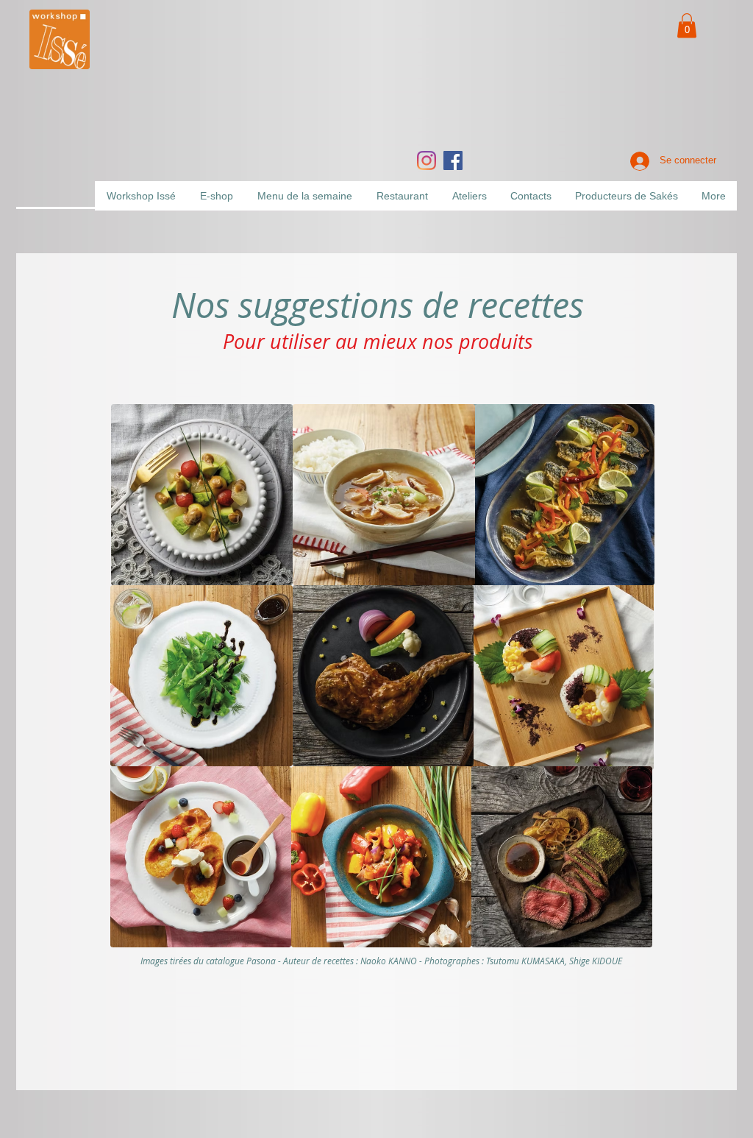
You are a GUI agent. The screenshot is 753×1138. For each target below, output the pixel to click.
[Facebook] (453, 160)
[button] (687, 25)
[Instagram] (426, 160)
